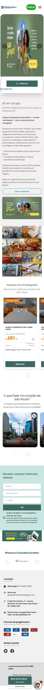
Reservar (23, 83)
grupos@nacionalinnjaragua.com (21, 593)
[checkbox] (22, 518)
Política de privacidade (22, 675)
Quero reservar (22, 191)
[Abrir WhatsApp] (5, 684)
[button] (4, 46)
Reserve (31, 7)
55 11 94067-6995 (20, 586)
